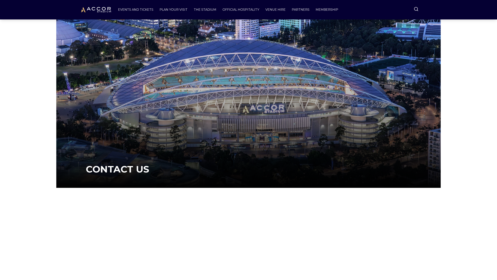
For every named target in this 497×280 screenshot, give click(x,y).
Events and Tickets (135, 9)
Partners (300, 9)
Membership (327, 9)
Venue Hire (275, 9)
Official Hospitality (240, 9)
